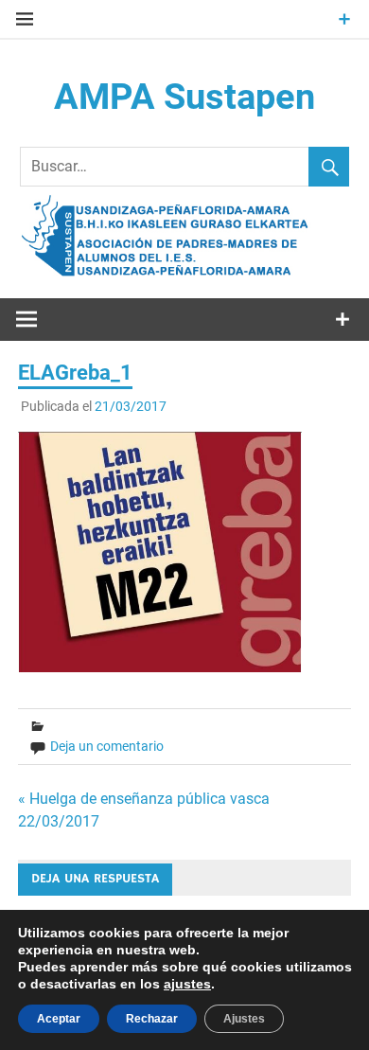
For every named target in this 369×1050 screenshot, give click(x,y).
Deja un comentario (107, 746)
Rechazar (152, 1018)
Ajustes (244, 1018)
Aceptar (58, 1018)
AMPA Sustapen (184, 96)
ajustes (187, 983)
